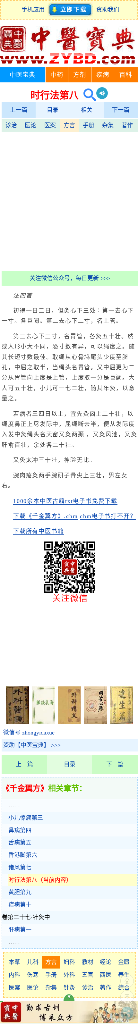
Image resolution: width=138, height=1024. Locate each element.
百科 (125, 74)
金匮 (124, 962)
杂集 (108, 125)
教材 (87, 962)
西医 (105, 975)
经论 (105, 962)
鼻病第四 (19, 830)
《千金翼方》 (25, 788)
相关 (86, 110)
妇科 (69, 962)
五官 (87, 975)
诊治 (11, 125)
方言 (69, 125)
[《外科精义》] (69, 722)
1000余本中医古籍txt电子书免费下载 (65, 501)
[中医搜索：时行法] (87, 95)
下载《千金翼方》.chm (45, 516)
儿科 (33, 962)
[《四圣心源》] (95, 722)
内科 (14, 975)
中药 (56, 74)
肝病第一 (19, 930)
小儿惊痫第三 (25, 818)
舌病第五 (19, 842)
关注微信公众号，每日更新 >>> (70, 278)
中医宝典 (22, 74)
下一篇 (120, 110)
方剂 (79, 74)
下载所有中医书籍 (38, 531)
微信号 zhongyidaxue (29, 732)
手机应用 (34, 9)
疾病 (102, 74)
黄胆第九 (19, 892)
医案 (50, 125)
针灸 (69, 988)
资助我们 (107, 9)
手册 (88, 125)
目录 (52, 110)
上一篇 (18, 110)
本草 (14, 962)
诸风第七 (19, 867)
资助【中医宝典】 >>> (32, 745)
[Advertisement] (69, 201)
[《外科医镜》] (17, 722)
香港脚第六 (22, 855)
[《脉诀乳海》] (43, 722)
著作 (127, 125)
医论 (30, 125)
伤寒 (33, 975)
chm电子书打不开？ (108, 516)
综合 (124, 988)
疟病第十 (19, 905)
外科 (69, 975)
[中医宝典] (67, 62)
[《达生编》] (121, 722)
